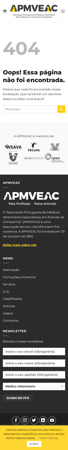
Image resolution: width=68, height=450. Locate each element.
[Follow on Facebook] (16, 420)
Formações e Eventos (19, 277)
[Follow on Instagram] (25, 420)
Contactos (10, 320)
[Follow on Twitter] (34, 420)
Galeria (8, 313)
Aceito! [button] (34, 443)
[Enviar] (61, 109)
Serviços (9, 284)
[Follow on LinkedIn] (43, 420)
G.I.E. (6, 291)
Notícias (9, 306)
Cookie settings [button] (48, 437)
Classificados (12, 299)
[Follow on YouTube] (52, 420)
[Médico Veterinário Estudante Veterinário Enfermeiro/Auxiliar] (34, 388)
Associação (11, 270)
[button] (5, 11)
